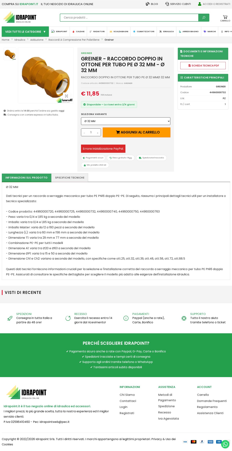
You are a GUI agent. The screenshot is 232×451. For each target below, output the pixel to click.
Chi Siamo (127, 395)
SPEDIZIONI (23, 314)
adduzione (37, 40)
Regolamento (207, 407)
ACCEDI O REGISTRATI (216, 4)
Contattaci (128, 401)
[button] (225, 20)
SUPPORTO (198, 314)
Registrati (127, 413)
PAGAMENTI (140, 314)
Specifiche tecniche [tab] (69, 177)
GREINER (86, 53)
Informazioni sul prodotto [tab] (26, 177)
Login (123, 407)
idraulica (19, 40)
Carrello (203, 395)
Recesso (164, 412)
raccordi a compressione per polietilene (74, 40)
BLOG (154, 4)
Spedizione (166, 406)
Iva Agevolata (168, 418)
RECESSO (80, 314)
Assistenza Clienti (210, 413)
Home (5, 40)
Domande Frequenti (212, 401)
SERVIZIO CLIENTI (180, 4)
